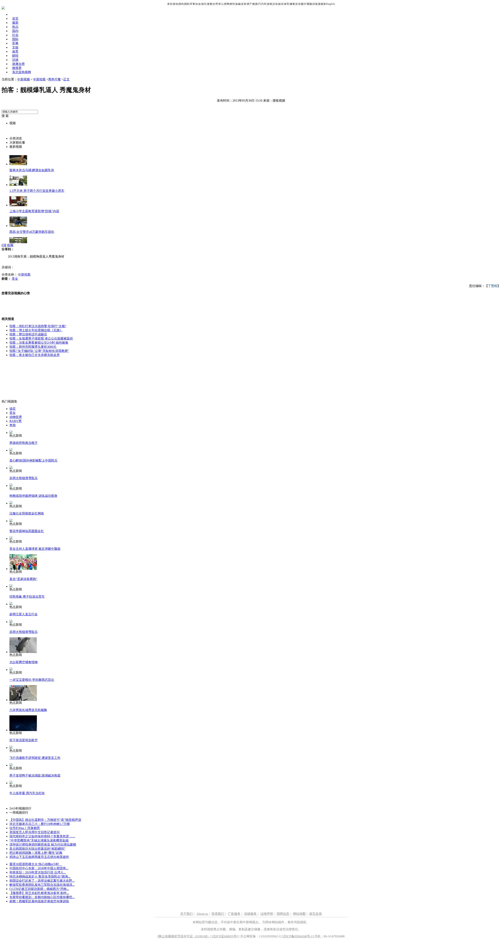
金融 (238, 4)
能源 (255, 4)
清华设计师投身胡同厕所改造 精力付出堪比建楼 (42, 844)
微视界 (17, 68)
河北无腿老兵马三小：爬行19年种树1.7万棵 (39, 824)
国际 (186, 4)
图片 (303, 4)
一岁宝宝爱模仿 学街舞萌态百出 (31, 679)
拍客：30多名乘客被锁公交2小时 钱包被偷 (38, 342)
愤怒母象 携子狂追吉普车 (27, 596)
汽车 (263, 4)
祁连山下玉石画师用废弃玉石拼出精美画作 (39, 857)
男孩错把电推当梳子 (23, 442)
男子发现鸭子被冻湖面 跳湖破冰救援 (34, 775)
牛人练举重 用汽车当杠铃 (27, 793)
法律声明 (266, 913)
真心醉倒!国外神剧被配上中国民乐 (33, 460)
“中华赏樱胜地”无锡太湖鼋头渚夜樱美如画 (39, 840)
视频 (309, 4)
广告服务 (234, 913)
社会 (198, 4)
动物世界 (15, 417)
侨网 (226, 4)
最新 (15, 22)
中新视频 (23, 79)
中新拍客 (39, 79)
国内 (181, 4)
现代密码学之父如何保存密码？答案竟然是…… (42, 836)
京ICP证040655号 (225, 936)
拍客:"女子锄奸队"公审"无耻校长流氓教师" (39, 350)
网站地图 (299, 913)
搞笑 (12, 408)
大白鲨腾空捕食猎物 (23, 662)
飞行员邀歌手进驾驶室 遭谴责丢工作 (34, 757)
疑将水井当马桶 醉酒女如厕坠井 (31, 170)
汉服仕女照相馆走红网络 (26, 513)
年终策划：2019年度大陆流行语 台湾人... (37, 872)
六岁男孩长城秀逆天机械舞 (28, 710)
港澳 (209, 4)
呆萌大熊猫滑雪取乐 (23, 478)
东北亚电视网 (21, 72)
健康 (292, 4)
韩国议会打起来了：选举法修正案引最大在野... (42, 880)
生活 (298, 4)
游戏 (269, 4)
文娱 (15, 47)
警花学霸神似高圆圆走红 (26, 531)
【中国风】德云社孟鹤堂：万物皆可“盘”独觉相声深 (45, 819)
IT (259, 4)
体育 (286, 4)
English (330, 4)
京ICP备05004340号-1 (298, 936)
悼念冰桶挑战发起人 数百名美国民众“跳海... (39, 876)
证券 (243, 4)
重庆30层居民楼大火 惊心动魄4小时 (35, 864)
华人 (221, 4)
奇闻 (12, 425)
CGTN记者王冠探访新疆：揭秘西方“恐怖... (39, 889)
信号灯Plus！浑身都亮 (24, 828)
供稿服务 (250, 913)
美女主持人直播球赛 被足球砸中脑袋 (34, 548)
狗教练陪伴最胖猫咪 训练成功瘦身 (33, 495)
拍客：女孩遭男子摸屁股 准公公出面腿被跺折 (41, 338)
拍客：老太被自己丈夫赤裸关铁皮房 (34, 355)
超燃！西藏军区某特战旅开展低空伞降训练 (39, 901)
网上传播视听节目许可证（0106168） (184, 936)
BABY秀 (15, 421)
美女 (15, 278)
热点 (15, 26)
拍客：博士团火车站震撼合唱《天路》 (36, 330)
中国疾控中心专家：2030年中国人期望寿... (38, 868)
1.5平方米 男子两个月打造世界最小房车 (36, 190)
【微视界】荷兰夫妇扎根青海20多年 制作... (39, 893)
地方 (203, 4)
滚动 (175, 4)
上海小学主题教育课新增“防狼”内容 (34, 211)
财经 (232, 4)
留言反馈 (315, 913)
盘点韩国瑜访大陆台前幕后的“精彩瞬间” (37, 848)
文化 (275, 4)
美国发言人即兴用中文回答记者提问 (34, 832)
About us (202, 913)
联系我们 (218, 913)
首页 (169, 4)
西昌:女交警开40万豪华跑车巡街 (31, 231)
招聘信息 (283, 913)
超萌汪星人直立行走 (23, 614)
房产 (249, 4)
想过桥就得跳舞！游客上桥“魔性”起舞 (35, 852)
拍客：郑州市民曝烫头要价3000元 (32, 346)
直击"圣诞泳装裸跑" (23, 579)
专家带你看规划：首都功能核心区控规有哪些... (42, 897)
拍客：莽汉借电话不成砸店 (28, 334)
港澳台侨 (18, 64)
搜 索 (5, 115)
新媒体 (322, 4)
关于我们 (186, 913)
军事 (192, 4)
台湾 (215, 4)
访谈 (315, 4)
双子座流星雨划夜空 (23, 740)
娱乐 (281, 4)
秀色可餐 (54, 79)
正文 (66, 79)
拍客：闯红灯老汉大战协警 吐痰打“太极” (37, 326)
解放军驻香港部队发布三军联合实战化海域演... (42, 884)
